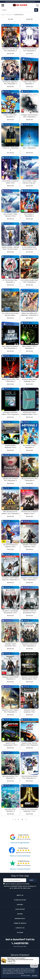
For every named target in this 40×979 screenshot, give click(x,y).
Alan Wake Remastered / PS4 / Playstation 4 (10, 347)
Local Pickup (20, 909)
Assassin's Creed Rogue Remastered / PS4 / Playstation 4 (10, 612)
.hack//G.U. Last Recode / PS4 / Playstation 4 (10, 50)
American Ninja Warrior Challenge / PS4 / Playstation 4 (29, 380)
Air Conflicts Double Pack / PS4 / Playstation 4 (29, 281)
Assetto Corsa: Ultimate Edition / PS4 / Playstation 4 (29, 744)
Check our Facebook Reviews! (20, 856)
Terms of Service (20, 923)
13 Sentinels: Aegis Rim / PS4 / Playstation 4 (10, 83)
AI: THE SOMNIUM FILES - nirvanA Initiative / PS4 (29, 248)
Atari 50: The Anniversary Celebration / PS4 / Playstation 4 (29, 810)
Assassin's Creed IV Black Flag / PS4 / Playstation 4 (10, 579)
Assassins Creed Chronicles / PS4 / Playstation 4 (10, 645)
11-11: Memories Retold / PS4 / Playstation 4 (29, 50)
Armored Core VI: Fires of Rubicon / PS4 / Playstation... (29, 513)
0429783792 (21, 943)
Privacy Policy (33, 884)
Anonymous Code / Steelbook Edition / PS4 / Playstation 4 (29, 413)
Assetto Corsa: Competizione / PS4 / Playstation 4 (10, 744)
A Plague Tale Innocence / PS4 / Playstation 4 (29, 116)
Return (20, 914)
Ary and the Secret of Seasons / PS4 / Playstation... (10, 546)
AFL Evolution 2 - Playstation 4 (29, 215)
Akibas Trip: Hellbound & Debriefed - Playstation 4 (29, 314)
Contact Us (20, 928)
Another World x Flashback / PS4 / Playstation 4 (10, 447)
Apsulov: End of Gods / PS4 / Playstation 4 (10, 479)
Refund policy (20, 918)
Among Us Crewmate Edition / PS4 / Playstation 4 (10, 413)
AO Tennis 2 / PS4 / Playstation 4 (29, 446)
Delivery (20, 904)
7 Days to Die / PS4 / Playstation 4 (29, 83)
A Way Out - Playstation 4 (10, 149)
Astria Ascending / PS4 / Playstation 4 (10, 777)
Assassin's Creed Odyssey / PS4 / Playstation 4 (29, 579)
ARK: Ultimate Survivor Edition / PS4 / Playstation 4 (10, 513)
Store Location (20, 900)
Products (9, 15)
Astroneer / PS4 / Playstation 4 (10, 810)
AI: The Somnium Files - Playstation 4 (10, 281)
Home (3, 15)
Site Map (20, 932)
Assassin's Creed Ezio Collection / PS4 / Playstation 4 (29, 546)
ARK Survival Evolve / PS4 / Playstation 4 (29, 479)
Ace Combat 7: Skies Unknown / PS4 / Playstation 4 (10, 215)
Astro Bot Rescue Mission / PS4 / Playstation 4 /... (29, 777)
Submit (31, 880)
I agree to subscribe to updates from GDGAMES (21, 884)
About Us (20, 895)
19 (22, 819)
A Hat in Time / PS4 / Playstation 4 (10, 116)
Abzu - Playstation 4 (29, 148)
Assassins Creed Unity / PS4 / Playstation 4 (29, 645)
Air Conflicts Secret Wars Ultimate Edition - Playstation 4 (10, 314)
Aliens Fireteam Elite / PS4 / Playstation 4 (10, 380)
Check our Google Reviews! (20, 843)
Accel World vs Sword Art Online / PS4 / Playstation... (10, 182)
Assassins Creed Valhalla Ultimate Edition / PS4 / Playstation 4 (29, 678)
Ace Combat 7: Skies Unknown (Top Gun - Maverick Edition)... (29, 182)
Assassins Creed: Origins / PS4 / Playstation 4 (10, 711)
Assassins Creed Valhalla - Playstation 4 (10, 678)
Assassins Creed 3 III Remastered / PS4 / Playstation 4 (29, 612)
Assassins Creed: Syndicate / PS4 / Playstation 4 (29, 711)
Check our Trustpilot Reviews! (20, 869)
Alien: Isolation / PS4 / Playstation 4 (29, 347)
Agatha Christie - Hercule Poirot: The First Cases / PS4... (10, 248)
